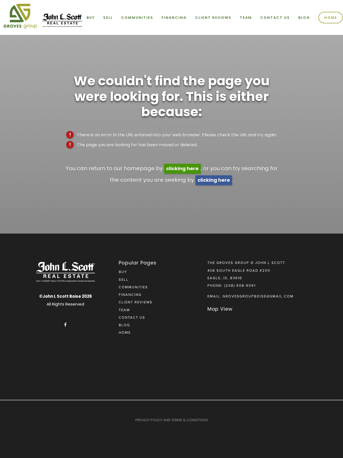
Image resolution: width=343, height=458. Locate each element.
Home (330, 17)
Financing (174, 17)
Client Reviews (213, 17)
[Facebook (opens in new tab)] (65, 324)
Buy (91, 17)
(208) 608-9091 (240, 285)
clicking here (182, 168)
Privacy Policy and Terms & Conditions (171, 420)
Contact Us (275, 17)
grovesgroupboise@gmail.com (258, 296)
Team (246, 17)
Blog (304, 17)
